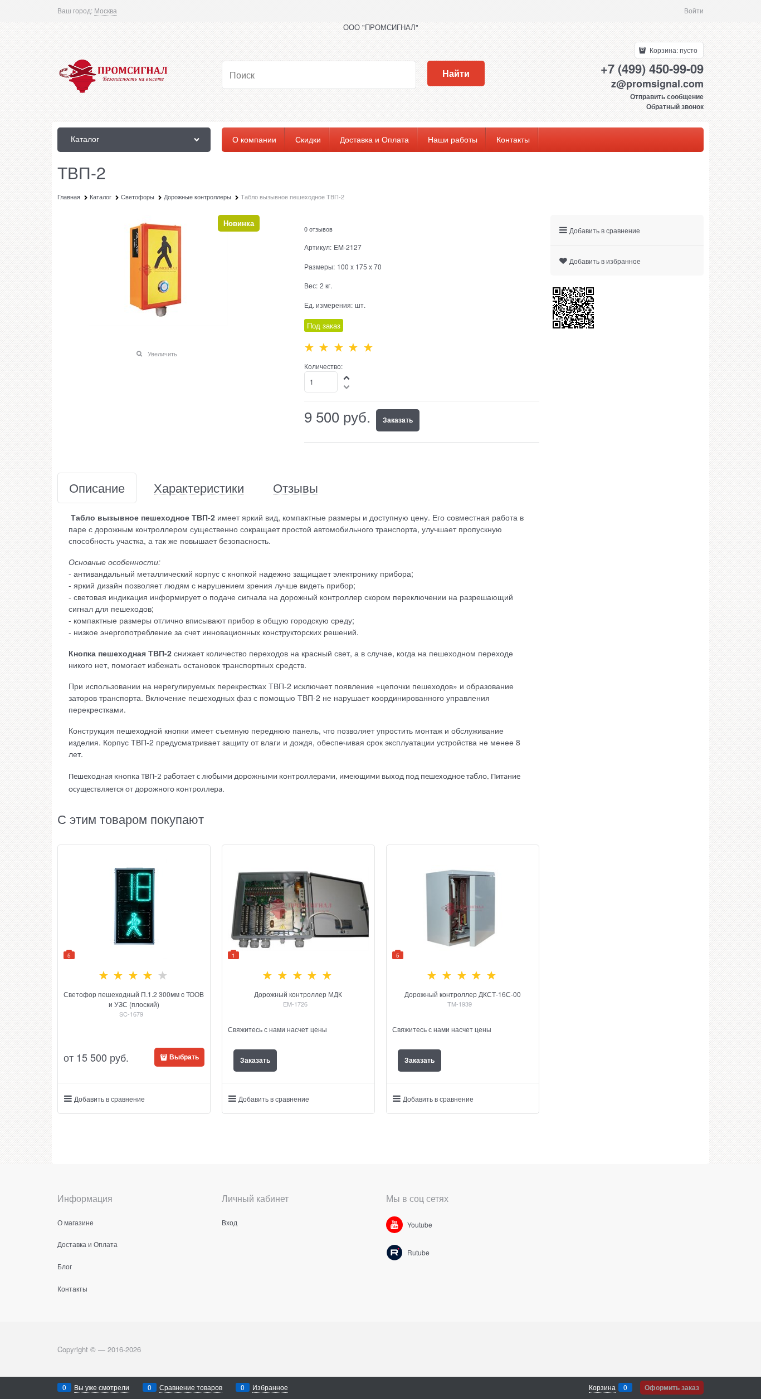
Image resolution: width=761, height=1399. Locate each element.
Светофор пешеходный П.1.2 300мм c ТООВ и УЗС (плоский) (134, 999)
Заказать (398, 420)
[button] (347, 377)
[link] (105, 11)
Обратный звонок (675, 106)
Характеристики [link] (199, 488)
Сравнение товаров (190, 1387)
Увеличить (162, 353)
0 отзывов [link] (318, 228)
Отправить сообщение (667, 96)
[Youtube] (394, 1224)
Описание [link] (97, 488)
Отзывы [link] (295, 488)
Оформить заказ (672, 1387)
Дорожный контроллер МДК (298, 994)
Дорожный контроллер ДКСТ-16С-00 (462, 994)
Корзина (602, 1387)
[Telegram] (394, 1252)
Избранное (270, 1387)
